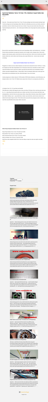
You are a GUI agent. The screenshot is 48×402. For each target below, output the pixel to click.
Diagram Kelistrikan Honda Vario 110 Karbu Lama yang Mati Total (22, 379)
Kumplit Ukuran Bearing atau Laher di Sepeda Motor (20, 259)
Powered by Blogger (24, 392)
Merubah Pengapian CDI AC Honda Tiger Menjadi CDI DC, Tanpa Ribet (23, 359)
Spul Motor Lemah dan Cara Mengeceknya (18, 339)
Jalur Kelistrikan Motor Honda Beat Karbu (18, 279)
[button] (3, 18)
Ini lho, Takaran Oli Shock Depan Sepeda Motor (19, 239)
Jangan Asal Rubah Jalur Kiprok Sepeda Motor (19, 299)
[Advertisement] (24, 166)
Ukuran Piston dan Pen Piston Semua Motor (18, 197)
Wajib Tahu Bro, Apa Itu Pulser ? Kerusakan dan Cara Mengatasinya (23, 319)
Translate (19, 180)
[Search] (5, 1)
